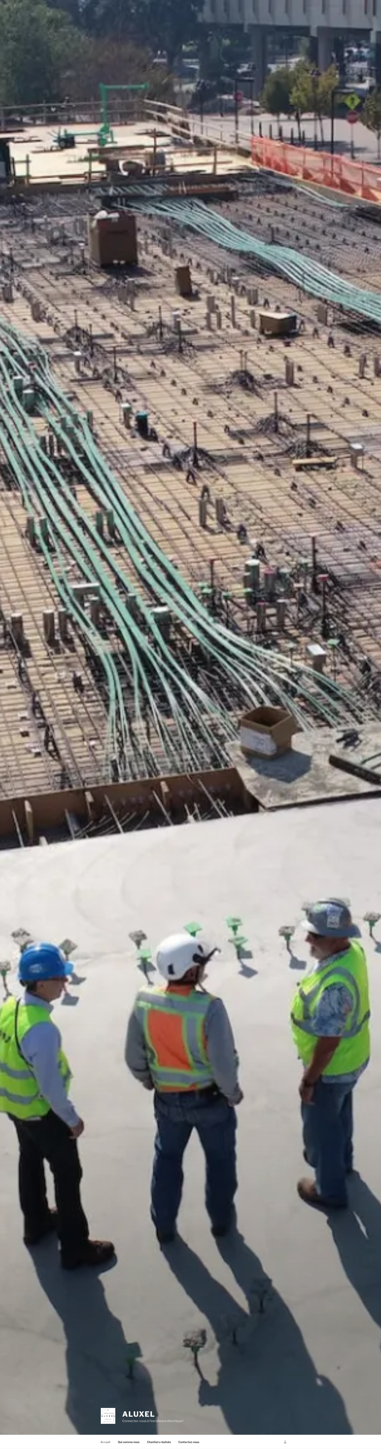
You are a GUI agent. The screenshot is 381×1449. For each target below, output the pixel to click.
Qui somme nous (129, 1442)
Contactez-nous (188, 1442)
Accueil (105, 1442)
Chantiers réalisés (159, 1442)
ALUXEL (138, 1414)
